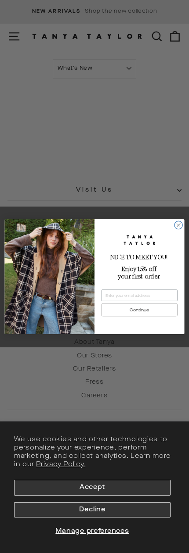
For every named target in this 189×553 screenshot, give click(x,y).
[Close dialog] (178, 225)
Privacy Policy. (60, 464)
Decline (92, 510)
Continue (139, 310)
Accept (92, 487)
